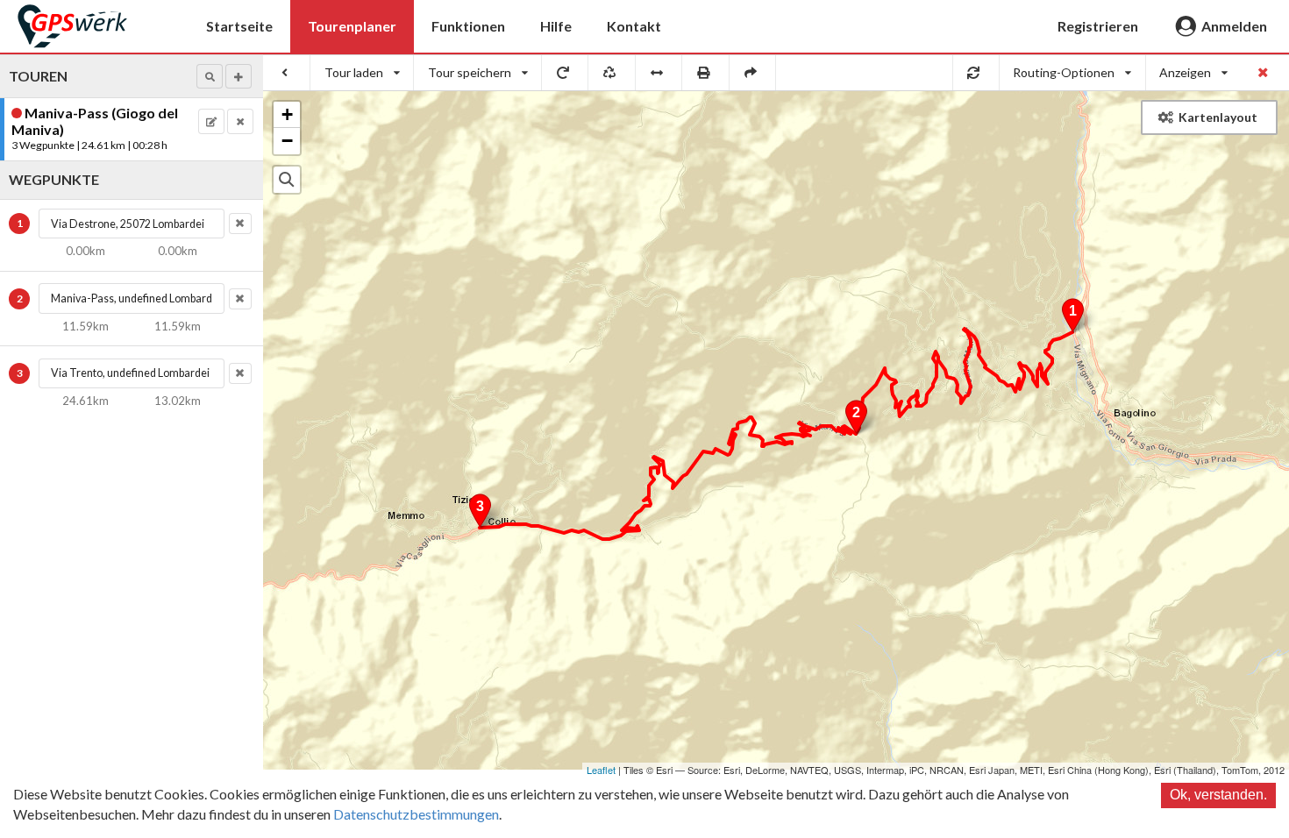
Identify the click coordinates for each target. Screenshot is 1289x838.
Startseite (239, 26)
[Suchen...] (287, 180)
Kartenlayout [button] (1218, 117)
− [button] (287, 141)
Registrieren (1098, 26)
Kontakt (634, 26)
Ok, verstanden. (1218, 794)
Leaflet (601, 770)
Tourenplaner (352, 26)
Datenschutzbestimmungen (416, 814)
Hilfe (556, 26)
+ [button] (287, 114)
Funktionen (468, 26)
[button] (209, 76)
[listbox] (362, 72)
